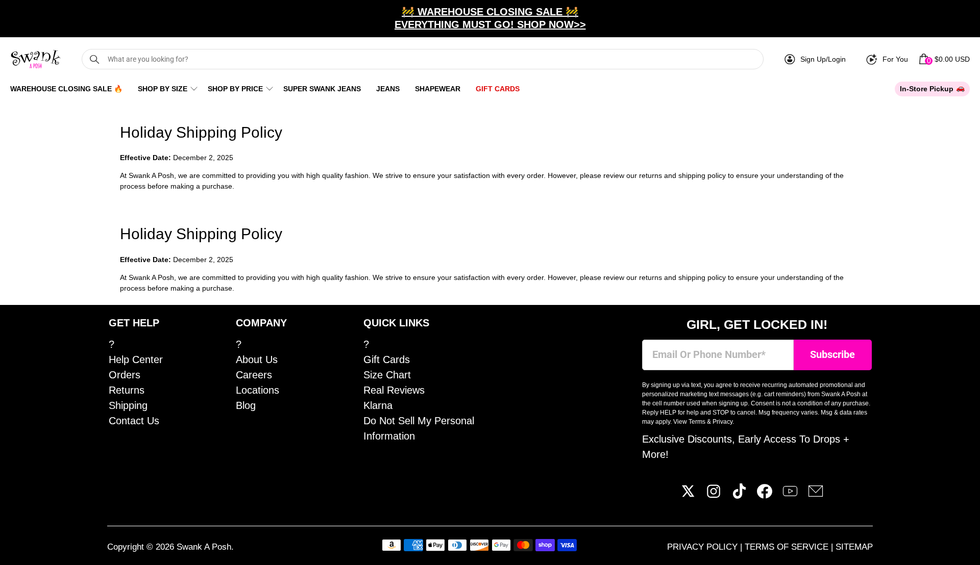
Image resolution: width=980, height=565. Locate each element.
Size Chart (387, 374)
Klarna (378, 405)
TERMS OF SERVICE (788, 547)
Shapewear (437, 89)
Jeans (388, 89)
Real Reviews (394, 390)
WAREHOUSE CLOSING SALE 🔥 (66, 89)
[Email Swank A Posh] (815, 495)
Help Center (136, 359)
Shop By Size (162, 89)
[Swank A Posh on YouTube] (790, 495)
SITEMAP (854, 547)
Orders (124, 374)
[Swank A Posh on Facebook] (764, 495)
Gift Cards (498, 89)
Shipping (128, 405)
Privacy (722, 421)
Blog (246, 405)
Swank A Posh (204, 547)
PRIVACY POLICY (703, 547)
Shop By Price (235, 89)
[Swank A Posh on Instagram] (713, 495)
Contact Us (134, 420)
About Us (257, 359)
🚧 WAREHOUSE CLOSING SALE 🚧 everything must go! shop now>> (490, 18)
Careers (254, 374)
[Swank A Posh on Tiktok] (739, 495)
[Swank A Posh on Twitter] (688, 495)
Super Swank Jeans (322, 89)
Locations (257, 390)
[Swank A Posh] (35, 59)
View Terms (689, 421)
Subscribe (832, 355)
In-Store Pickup (926, 89)
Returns (126, 390)
